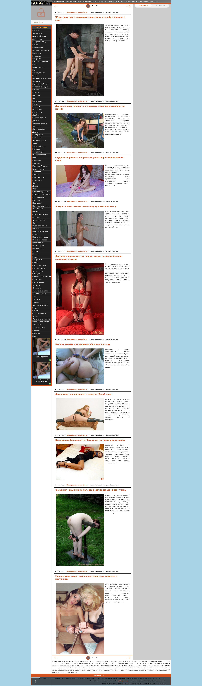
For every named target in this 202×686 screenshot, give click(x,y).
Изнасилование (39, 155)
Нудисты (36, 212)
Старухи (36, 285)
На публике (37, 203)
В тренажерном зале (41, 78)
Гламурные (37, 101)
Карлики (36, 163)
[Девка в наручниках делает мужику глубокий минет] (80, 414)
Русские (35, 254)
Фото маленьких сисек (39, 315)
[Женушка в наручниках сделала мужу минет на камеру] (80, 229)
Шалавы (36, 330)
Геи (33, 98)
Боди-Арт (36, 53)
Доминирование (39, 129)
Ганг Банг (36, 95)
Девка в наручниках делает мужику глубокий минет (83, 394)
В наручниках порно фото (77, 12)
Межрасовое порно (41, 194)
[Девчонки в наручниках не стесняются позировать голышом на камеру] (80, 130)
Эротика (36, 333)
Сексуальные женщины (38, 273)
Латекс (35, 183)
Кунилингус (37, 180)
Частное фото (38, 327)
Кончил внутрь (38, 169)
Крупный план (38, 177)
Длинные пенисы (39, 123)
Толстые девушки (40, 291)
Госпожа (36, 107)
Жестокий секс (39, 146)
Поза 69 (35, 229)
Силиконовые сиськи (41, 277)
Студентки (37, 288)
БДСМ (35, 45)
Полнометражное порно (40, 233)
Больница (36, 56)
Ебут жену (37, 138)
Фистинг (36, 310)
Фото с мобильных (40, 322)
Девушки (36, 120)
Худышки (36, 325)
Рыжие (35, 257)
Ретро (35, 251)
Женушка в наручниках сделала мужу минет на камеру (85, 206)
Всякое (35, 90)
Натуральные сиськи (41, 206)
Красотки (36, 172)
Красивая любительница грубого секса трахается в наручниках (90, 440)
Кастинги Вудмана (40, 166)
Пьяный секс (37, 248)
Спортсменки (38, 282)
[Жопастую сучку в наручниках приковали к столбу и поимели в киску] (80, 60)
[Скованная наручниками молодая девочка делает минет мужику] (80, 530)
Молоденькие (38, 197)
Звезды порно (38, 152)
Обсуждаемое (160, 5)
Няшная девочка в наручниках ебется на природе (82, 344)
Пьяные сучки (38, 245)
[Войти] (41, 12)
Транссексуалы (39, 294)
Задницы (36, 149)
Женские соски (39, 140)
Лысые (35, 186)
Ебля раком (37, 135)
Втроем (35, 92)
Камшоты (36, 160)
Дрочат (35, 132)
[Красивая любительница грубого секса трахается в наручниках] (80, 462)
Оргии (35, 223)
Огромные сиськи (40, 214)
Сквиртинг (37, 279)
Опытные (36, 217)
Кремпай (36, 175)
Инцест (35, 157)
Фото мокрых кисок (41, 319)
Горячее (35, 104)
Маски (35, 189)
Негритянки (37, 209)
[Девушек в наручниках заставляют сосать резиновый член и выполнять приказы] (80, 298)
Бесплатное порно (40, 50)
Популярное (143, 5)
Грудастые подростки (37, 111)
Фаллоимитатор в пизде (40, 306)
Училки (35, 302)
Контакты (99, 675)
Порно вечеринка (40, 237)
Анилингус (37, 39)
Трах (34, 296)
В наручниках (38, 67)
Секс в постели (39, 265)
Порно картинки (39, 240)
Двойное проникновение (39, 116)
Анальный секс (39, 36)
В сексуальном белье (38, 74)
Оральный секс (39, 220)
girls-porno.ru (123, 681)
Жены (35, 143)
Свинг (35, 263)
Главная (35, 30)
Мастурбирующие (40, 192)
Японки (35, 336)
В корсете (36, 59)
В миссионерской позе (40, 63)
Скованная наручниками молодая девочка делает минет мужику (90, 490)
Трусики (36, 299)
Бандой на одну (39, 42)
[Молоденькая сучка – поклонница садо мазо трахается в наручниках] (80, 618)
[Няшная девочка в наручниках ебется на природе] (80, 366)
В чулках (36, 81)
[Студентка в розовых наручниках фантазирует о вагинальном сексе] (80, 181)
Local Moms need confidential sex (42, 357)
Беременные (37, 47)
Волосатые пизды (40, 87)
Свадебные (37, 260)
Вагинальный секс (40, 84)
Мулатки (36, 200)
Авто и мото (37, 33)
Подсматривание (39, 226)
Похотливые (37, 243)
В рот (34, 70)
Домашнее (36, 126)
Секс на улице (38, 268)
